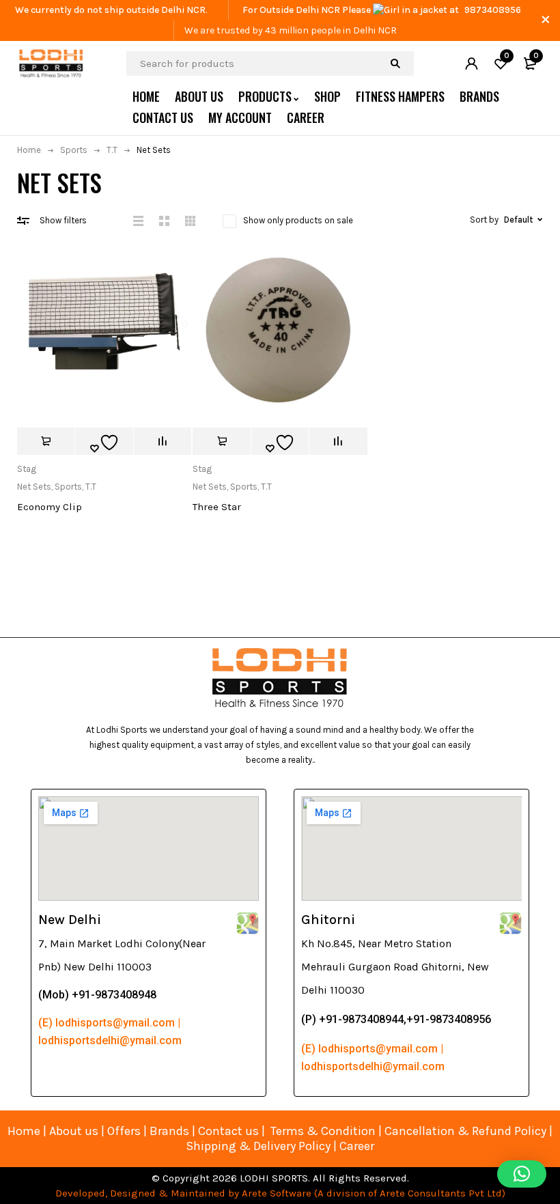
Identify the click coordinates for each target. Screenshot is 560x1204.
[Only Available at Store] (45, 441)
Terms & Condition (323, 1130)
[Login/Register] (471, 63)
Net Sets (34, 486)
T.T (112, 150)
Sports (73, 150)
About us (73, 1130)
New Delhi (69, 919)
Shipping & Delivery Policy (258, 1145)
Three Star (217, 507)
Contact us (228, 1130)
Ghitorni (328, 919)
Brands (171, 1130)
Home (29, 150)
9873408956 (492, 10)
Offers (124, 1130)
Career (356, 1145)
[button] (521, 1174)
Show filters (63, 220)
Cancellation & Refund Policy (465, 1130)
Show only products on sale (298, 220)
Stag (26, 469)
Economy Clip (49, 507)
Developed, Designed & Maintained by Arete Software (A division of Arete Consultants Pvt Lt (275, 1193)
